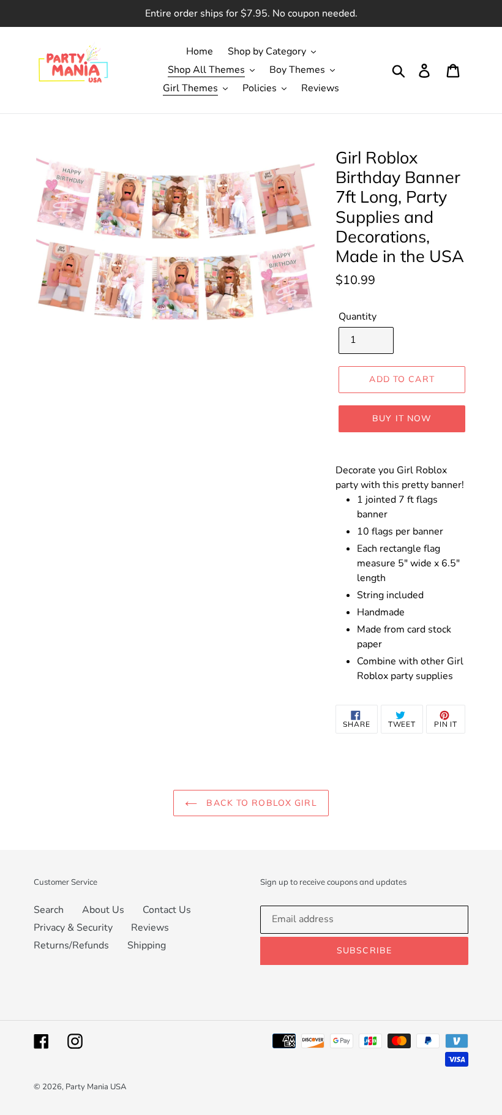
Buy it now (402, 418)
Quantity (357, 316)
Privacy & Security (73, 927)
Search (49, 910)
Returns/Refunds (71, 945)
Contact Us (167, 910)
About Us (103, 910)
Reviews (150, 927)
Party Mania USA (96, 1086)
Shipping (146, 945)
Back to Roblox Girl (260, 802)
